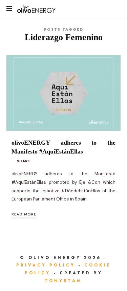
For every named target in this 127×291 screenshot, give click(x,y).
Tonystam (63, 281)
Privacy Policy (47, 265)
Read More (24, 214)
